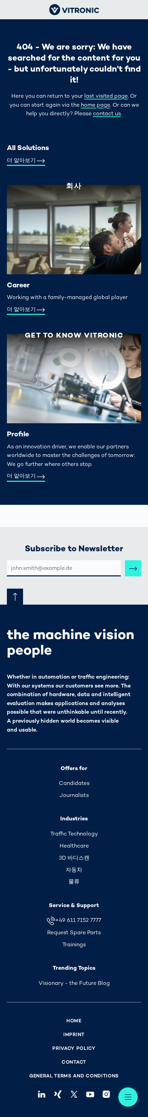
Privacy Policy (74, 1048)
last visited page (106, 95)
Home (74, 1021)
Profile (18, 433)
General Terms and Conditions (74, 1076)
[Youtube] (90, 1094)
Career (18, 284)
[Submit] (133, 568)
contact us (107, 113)
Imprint (74, 1035)
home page (95, 104)
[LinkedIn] (41, 1094)
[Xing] (58, 1094)
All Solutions (28, 147)
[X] (74, 1094)
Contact (74, 1062)
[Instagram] (106, 1094)
